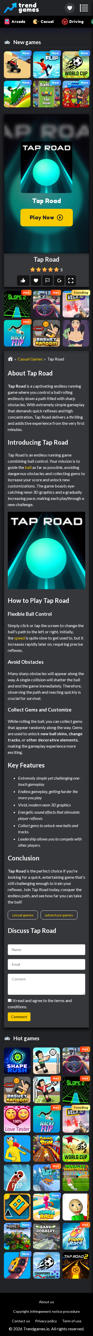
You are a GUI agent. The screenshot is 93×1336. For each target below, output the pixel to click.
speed (19, 637)
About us (46, 1302)
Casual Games (30, 358)
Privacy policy (46, 1321)
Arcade (18, 21)
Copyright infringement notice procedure (46, 1311)
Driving (76, 21)
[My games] (70, 8)
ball (28, 467)
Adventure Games (59, 915)
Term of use (71, 1321)
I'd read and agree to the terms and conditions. (40, 1003)
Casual (47, 21)
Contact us (21, 1321)
